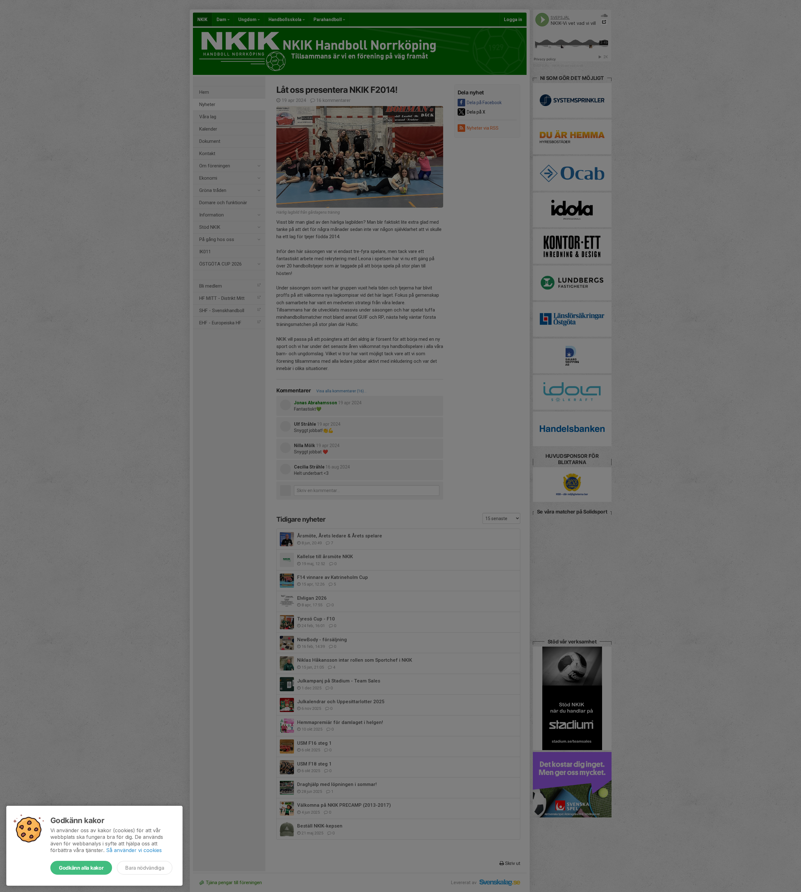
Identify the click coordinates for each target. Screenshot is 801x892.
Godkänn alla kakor (81, 868)
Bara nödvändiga (144, 868)
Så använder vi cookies (134, 850)
